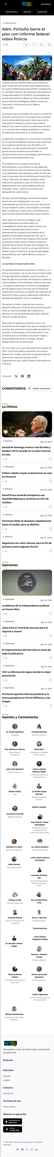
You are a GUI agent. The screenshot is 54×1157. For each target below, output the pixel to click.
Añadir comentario (41, 388)
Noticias (27, 12)
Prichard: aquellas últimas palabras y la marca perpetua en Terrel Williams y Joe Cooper (26, 698)
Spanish (6, 1076)
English (6, 1080)
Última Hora (11, 12)
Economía (42, 12)
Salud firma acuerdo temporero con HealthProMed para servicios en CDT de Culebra (25, 499)
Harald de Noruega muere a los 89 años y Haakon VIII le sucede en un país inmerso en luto (26, 451)
